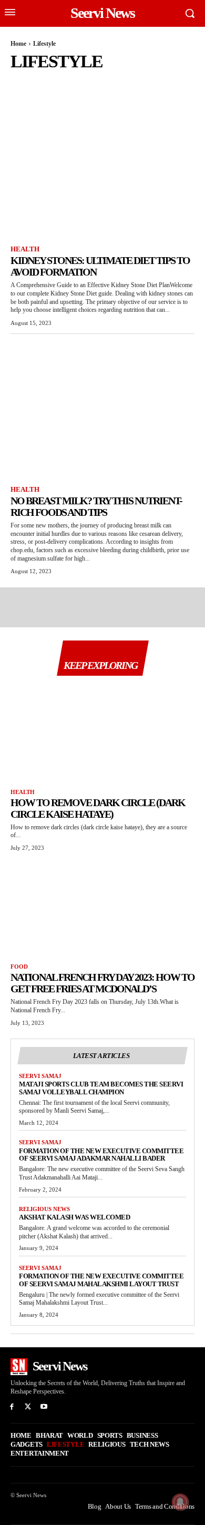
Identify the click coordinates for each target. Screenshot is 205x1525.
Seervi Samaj (40, 1076)
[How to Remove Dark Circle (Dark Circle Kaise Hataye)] (102, 732)
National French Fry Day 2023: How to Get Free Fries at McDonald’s (102, 982)
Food (20, 81)
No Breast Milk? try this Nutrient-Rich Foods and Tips (96, 506)
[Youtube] (44, 1406)
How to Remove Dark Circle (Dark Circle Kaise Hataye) (98, 808)
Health (48, 81)
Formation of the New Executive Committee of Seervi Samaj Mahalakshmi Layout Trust (101, 1280)
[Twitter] (28, 1406)
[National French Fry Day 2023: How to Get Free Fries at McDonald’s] (102, 907)
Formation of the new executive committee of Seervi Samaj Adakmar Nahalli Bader (101, 1155)
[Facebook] (11, 1406)
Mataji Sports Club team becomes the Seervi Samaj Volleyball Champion (101, 1088)
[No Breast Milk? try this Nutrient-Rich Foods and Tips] (102, 411)
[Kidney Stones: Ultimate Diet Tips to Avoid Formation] (102, 170)
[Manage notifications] (180, 1501)
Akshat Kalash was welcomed (74, 1217)
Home (18, 43)
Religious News (44, 1209)
